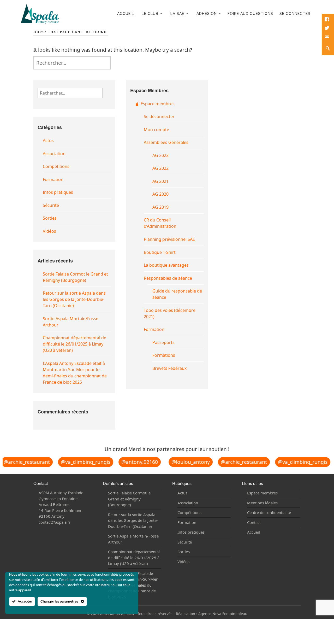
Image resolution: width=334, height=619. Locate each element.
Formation (53, 179)
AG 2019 (160, 207)
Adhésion (206, 13)
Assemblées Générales (166, 142)
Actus (48, 140)
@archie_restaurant (241, 461)
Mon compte (156, 129)
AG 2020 (160, 194)
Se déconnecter (159, 116)
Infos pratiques (58, 192)
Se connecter (295, 13)
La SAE (177, 13)
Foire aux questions (250, 13)
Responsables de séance (168, 278)
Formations (163, 355)
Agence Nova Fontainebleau (222, 613)
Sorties (50, 218)
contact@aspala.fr (54, 522)
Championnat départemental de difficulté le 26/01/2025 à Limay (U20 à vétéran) (74, 344)
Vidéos (49, 231)
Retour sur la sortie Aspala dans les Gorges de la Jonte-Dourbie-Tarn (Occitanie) (74, 299)
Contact (254, 522)
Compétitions (56, 166)
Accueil (125, 13)
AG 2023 (160, 155)
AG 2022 (160, 168)
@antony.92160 (137, 462)
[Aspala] (40, 13)
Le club (150, 13)
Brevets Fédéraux (169, 368)
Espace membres (157, 104)
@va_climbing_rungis (83, 462)
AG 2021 (160, 181)
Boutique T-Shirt (160, 252)
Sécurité (51, 205)
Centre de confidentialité (269, 512)
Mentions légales (262, 502)
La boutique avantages (166, 265)
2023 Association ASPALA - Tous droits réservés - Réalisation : (144, 613)
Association (54, 153)
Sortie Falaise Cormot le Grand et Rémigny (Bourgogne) (129, 498)
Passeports (163, 342)
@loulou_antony (188, 461)
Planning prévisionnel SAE (169, 239)
